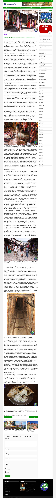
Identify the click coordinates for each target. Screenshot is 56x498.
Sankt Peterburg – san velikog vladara (9, 429)
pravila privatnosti (17, 0)
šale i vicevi (40, 7)
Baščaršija (9, 415)
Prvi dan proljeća (42, 44)
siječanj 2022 (41, 149)
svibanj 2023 (41, 125)
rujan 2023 (41, 120)
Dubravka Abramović (11, 430)
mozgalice (25, 7)
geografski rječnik (30, 7)
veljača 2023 (41, 129)
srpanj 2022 (41, 140)
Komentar (7, 439)
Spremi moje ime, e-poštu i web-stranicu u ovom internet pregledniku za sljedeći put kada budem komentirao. (7, 468)
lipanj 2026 (41, 90)
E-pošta (7, 454)
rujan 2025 (41, 97)
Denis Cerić (21, 430)
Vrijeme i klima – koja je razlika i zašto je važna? (45, 47)
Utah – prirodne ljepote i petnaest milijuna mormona (31, 430)
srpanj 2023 (41, 123)
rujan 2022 (41, 137)
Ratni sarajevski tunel (14, 415)
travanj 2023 (41, 126)
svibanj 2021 (41, 161)
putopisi (21, 7)
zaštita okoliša (42, 85)
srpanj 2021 (41, 158)
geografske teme (8, 7)
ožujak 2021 (41, 164)
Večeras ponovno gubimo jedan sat (44, 43)
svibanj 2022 (41, 143)
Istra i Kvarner (41, 62)
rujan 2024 (41, 108)
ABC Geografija (32, 491)
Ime (7, 449)
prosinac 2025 (42, 96)
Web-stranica (7, 458)
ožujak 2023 (41, 128)
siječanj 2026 (41, 94)
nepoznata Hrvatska (15, 7)
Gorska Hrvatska (42, 59)
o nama (13, 0)
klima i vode (41, 65)
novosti (6, 483)
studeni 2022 (41, 134)
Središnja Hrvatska (42, 79)
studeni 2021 (41, 152)
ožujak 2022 (41, 146)
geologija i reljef (42, 56)
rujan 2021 (41, 155)
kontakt (21, 0)
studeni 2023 (41, 117)
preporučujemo (36, 7)
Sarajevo (19, 415)
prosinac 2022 (42, 132)
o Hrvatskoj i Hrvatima (43, 70)
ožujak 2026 (41, 93)
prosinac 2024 (42, 105)
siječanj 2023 (41, 131)
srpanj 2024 (41, 111)
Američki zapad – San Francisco (19, 429)
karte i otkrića (41, 64)
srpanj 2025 (41, 99)
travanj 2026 (41, 91)
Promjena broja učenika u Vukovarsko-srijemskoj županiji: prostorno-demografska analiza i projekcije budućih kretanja (45, 40)
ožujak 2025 (41, 102)
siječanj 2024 (41, 114)
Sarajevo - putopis (23, 415)
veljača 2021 (41, 166)
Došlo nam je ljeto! (28, 483)
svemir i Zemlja (42, 82)
